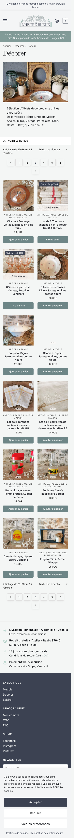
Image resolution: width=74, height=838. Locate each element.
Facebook (9, 740)
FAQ (5, 725)
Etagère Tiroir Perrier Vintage (53, 560)
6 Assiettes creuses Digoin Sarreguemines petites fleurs (52, 290)
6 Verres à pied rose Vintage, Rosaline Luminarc (18, 290)
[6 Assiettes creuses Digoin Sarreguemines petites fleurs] (52, 264)
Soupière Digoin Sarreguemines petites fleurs (18, 356)
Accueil (7, 45)
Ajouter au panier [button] (18, 239)
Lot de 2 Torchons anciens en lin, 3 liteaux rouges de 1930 (53, 225)
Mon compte (11, 715)
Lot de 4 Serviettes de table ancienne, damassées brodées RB (52, 425)
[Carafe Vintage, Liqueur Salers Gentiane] (18, 533)
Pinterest (8, 751)
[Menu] (9, 21)
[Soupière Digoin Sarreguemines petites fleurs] (18, 330)
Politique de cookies (17, 832)
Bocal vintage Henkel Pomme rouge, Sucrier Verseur (18, 494)
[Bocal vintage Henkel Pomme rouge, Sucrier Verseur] (18, 464)
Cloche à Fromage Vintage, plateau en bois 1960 (18, 225)
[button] (65, 21)
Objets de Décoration (21, 485)
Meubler (8, 689)
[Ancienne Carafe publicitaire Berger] (52, 464)
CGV (45, 655)
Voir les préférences (35, 824)
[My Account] (56, 21)
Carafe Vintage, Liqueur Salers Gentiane (18, 558)
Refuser (35, 813)
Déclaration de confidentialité (46, 832)
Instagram (9, 746)
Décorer (19, 45)
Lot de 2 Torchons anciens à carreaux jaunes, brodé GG (18, 425)
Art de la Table (13, 215)
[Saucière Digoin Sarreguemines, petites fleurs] (52, 330)
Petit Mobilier (53, 555)
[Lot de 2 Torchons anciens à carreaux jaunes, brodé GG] (18, 396)
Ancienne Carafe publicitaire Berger (52, 492)
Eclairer (7, 699)
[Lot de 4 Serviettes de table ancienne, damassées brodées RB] (52, 396)
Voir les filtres (18, 140)
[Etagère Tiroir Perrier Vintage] (52, 533)
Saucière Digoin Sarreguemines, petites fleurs (52, 356)
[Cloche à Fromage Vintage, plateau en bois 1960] (18, 195)
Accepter (35, 802)
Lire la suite (52, 239)
